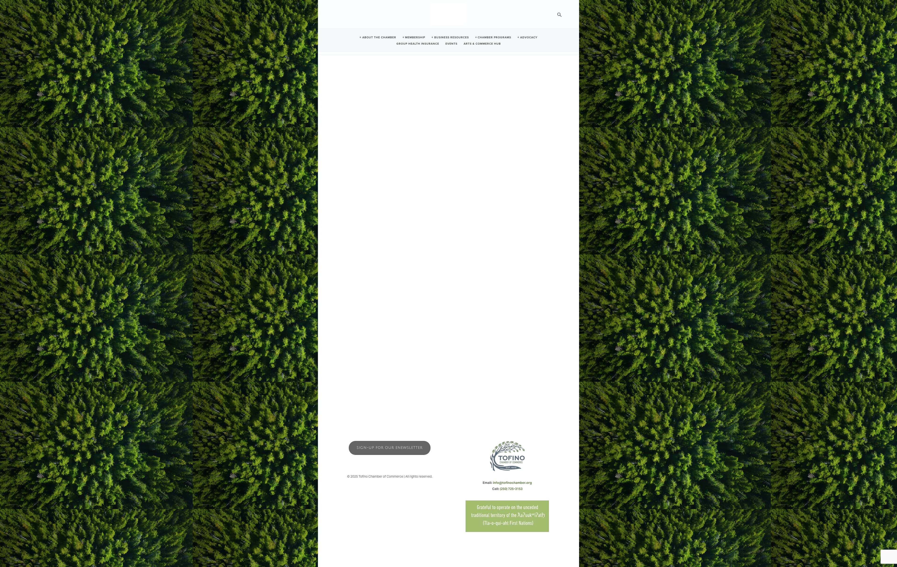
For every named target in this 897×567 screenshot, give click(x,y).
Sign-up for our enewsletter (390, 448)
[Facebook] (379, 462)
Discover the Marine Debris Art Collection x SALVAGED (388, 272)
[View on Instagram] (352, 156)
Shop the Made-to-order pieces (371, 278)
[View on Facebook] (343, 156)
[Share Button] (424, 92)
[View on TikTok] (361, 156)
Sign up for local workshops (368, 266)
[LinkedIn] (400, 462)
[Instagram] (389, 462)
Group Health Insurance (417, 43)
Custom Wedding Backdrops (369, 284)
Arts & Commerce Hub (482, 43)
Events (451, 43)
